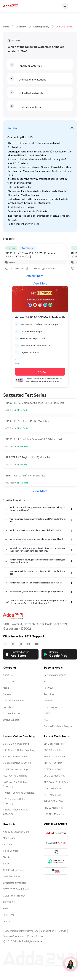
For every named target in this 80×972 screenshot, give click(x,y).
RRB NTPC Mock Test (55, 756)
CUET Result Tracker (14, 895)
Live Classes (9, 844)
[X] (13, 644)
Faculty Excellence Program (58, 726)
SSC (46, 681)
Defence (48, 700)
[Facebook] (28, 644)
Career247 (9, 902)
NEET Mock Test (52, 795)
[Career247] (56, 871)
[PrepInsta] (56, 861)
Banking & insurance (55, 675)
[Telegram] (21, 644)
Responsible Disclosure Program (20, 931)
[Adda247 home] (10, 6)
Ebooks (7, 857)
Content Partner (11, 713)
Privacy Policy (35, 936)
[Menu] (74, 6)
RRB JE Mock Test (53, 807)
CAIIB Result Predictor (14, 882)
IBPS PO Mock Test (54, 801)
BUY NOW (40, 371)
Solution (12, 128)
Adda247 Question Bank (16, 831)
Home (6, 27)
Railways (49, 687)
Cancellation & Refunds (53, 931)
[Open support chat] (70, 963)
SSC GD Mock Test (53, 750)
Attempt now (34, 275)
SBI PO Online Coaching (16, 743)
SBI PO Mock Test (53, 763)
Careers (7, 694)
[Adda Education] (56, 833)
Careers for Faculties (14, 700)
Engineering (50, 707)
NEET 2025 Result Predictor (18, 889)
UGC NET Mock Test (54, 814)
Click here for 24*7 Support (23, 636)
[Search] (65, 6)
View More (40, 283)
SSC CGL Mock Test (54, 775)
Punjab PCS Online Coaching (18, 792)
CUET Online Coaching (15, 769)
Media (6, 687)
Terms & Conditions (13, 936)
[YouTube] (36, 644)
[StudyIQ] (56, 852)
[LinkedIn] (5, 644)
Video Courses (10, 850)
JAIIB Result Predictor (14, 876)
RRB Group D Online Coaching (19, 750)
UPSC (47, 713)
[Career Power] (56, 842)
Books (6, 863)
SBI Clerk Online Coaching (17, 763)
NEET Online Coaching (15, 775)
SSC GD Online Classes (15, 756)
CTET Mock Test (52, 769)
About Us (8, 675)
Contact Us (9, 681)
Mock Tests (9, 838)
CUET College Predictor (15, 870)
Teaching (49, 694)
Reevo (6, 908)
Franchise (8, 707)
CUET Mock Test (52, 788)
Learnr (6, 921)
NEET (46, 719)
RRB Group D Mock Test (56, 782)
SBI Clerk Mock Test (54, 743)
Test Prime (8, 914)
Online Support (11, 719)
